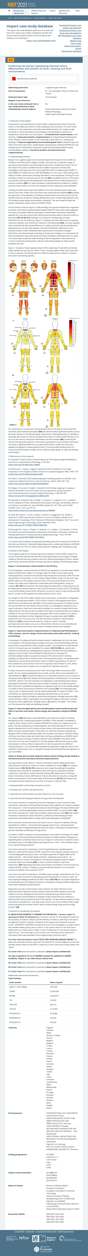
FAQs (77, 10)
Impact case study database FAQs (41, 40)
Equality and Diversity (64, 11)
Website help (75, 41)
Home (10, 18)
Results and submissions (19, 11)
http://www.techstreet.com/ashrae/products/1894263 (31, 510)
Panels (52, 10)
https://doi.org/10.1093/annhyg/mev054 (25, 474)
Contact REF (19, 1231)
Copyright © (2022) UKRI (46, 1231)
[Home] (9, 11)
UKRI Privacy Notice (66, 1231)
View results (76, 43)
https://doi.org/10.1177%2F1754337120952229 (27, 525)
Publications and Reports (38, 11)
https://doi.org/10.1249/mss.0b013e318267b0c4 (28, 484)
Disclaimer (30, 1231)
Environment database (71, 51)
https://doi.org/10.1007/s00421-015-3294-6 (26, 537)
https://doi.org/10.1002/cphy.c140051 (24, 465)
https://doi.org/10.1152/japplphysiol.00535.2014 (28, 496)
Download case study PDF (27, 78)
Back (11, 60)
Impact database (40, 18)
